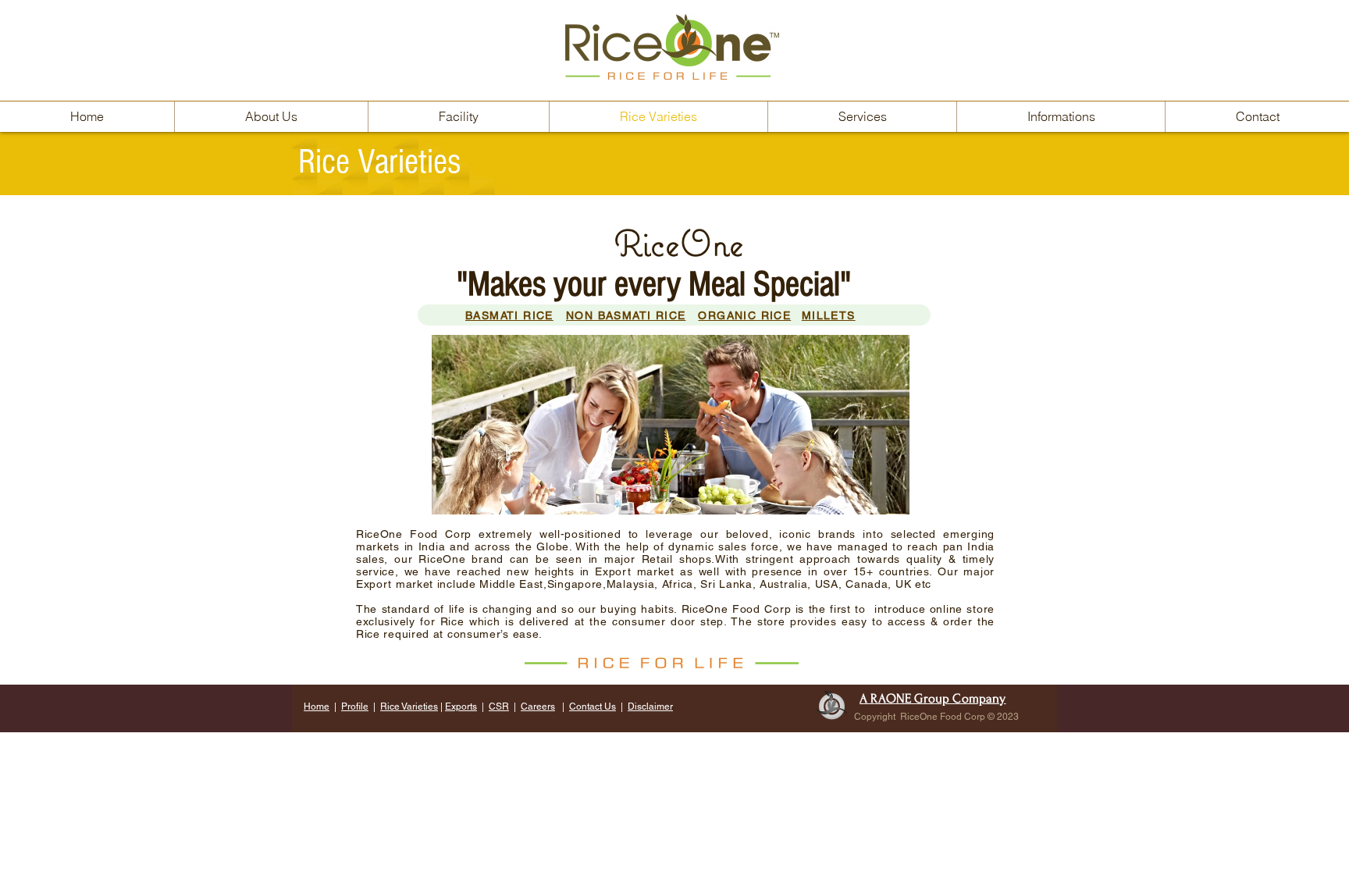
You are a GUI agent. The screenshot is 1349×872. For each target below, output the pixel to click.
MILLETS (829, 315)
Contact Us (592, 706)
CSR (499, 706)
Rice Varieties (409, 706)
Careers (538, 706)
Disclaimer (650, 706)
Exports (461, 706)
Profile (354, 706)
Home (316, 706)
